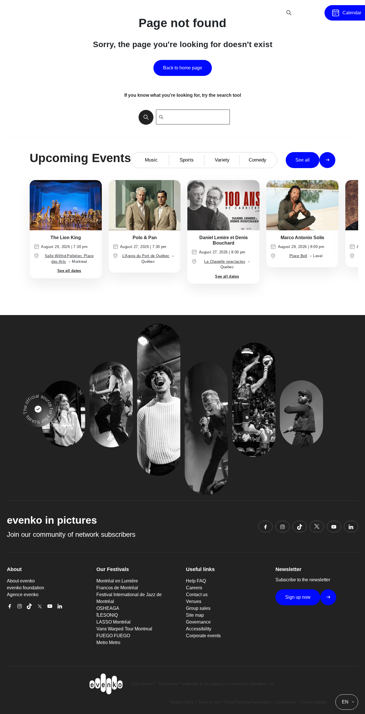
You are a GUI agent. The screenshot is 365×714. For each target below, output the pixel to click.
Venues (193, 601)
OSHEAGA (107, 608)
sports (187, 160)
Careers (194, 587)
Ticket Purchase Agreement (247, 702)
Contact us (197, 594)
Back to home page (182, 67)
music (151, 160)
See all (302, 160)
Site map (195, 615)
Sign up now (298, 597)
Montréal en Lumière (117, 580)
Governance (198, 622)
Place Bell (298, 256)
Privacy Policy (182, 702)
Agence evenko (22, 594)
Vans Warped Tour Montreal (124, 628)
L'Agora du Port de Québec (146, 256)
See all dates (69, 271)
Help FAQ (196, 580)
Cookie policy (285, 702)
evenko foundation (25, 587)
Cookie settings (313, 702)
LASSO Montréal (113, 622)
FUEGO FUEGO (113, 635)
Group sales (198, 608)
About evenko (21, 580)
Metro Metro (108, 642)
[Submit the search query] (144, 117)
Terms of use (209, 702)
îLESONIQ (107, 615)
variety (222, 160)
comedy (257, 160)
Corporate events (203, 635)
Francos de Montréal (117, 587)
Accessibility (198, 628)
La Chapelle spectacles (224, 261)
